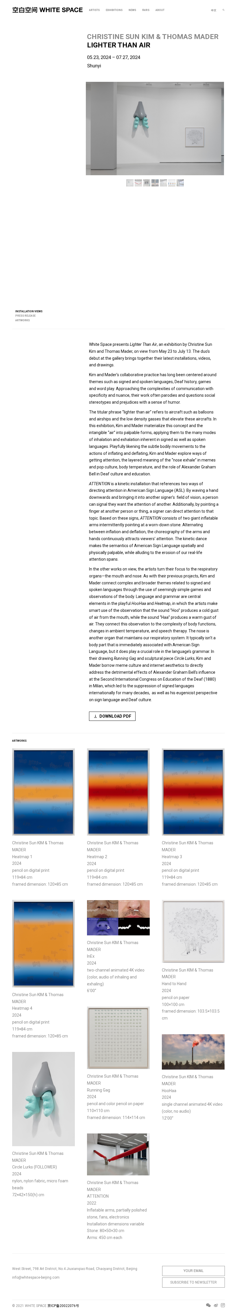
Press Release (25, 315)
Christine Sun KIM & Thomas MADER (153, 36)
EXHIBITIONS (114, 10)
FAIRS (145, 10)
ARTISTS (94, 10)
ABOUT (159, 10)
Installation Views (28, 311)
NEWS (132, 10)
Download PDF (115, 716)
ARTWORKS (22, 320)
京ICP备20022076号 (63, 1306)
